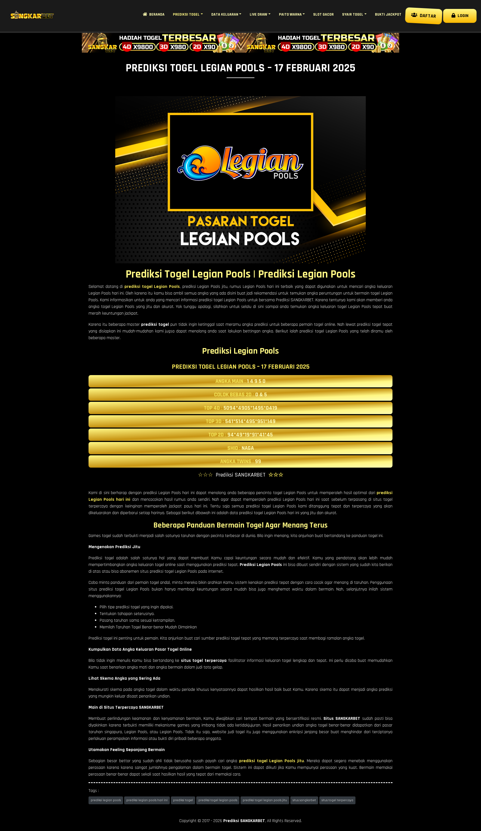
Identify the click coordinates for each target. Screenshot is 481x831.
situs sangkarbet (304, 800)
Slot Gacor (323, 14)
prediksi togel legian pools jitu (265, 800)
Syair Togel (352, 14)
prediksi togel (183, 800)
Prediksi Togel (186, 14)
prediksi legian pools (106, 800)
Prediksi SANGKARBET (244, 821)
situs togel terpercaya (337, 800)
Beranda (156, 14)
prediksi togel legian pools (217, 800)
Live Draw (258, 14)
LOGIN (461, 16)
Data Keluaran (224, 14)
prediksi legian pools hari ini (147, 800)
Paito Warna (290, 14)
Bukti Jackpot (388, 14)
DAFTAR (426, 15)
